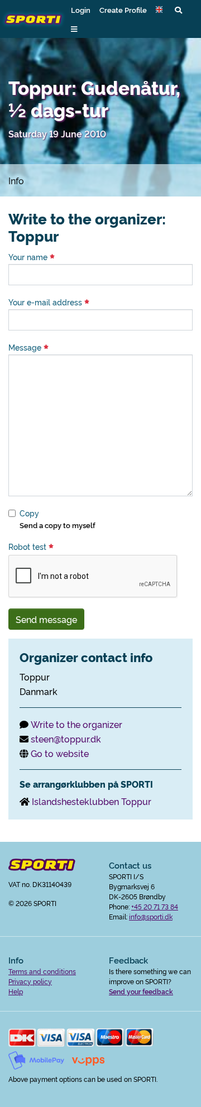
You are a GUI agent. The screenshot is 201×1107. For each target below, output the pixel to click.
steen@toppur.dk (66, 738)
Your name (29, 256)
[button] (160, 9)
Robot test (28, 546)
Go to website (60, 753)
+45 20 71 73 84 (154, 906)
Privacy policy (30, 981)
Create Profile (123, 9)
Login (80, 9)
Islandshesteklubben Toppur (91, 801)
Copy (29, 513)
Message (26, 347)
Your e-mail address (46, 302)
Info (16, 180)
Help (15, 991)
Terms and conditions (42, 971)
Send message (46, 619)
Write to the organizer (76, 724)
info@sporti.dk (151, 916)
